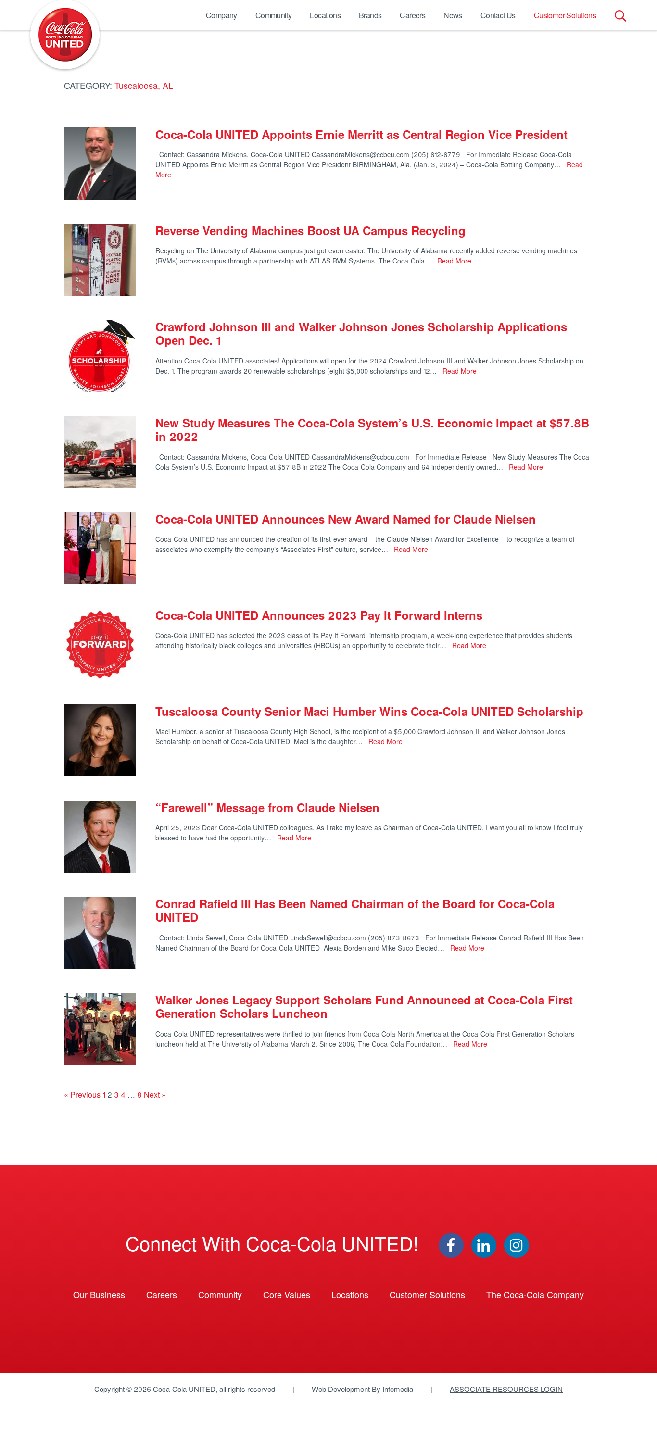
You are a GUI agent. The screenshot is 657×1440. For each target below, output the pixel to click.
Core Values (286, 1294)
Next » (155, 1094)
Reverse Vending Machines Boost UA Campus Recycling (310, 230)
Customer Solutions (565, 15)
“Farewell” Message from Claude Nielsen (267, 807)
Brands (370, 15)
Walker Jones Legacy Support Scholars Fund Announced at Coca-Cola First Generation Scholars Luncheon (364, 1006)
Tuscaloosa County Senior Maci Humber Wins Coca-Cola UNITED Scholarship (369, 711)
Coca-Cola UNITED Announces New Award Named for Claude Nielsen (345, 519)
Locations (325, 15)
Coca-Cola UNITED (65, 34)
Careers (412, 15)
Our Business (99, 1294)
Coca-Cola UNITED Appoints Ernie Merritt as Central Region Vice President (361, 134)
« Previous (82, 1094)
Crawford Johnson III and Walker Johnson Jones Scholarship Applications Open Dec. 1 (361, 333)
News (452, 15)
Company (221, 15)
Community (273, 15)
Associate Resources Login (506, 1389)
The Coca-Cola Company (535, 1294)
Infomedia (397, 1389)
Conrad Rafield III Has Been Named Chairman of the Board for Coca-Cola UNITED (355, 910)
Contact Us (498, 15)
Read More (453, 260)
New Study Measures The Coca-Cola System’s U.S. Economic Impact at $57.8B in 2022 (372, 429)
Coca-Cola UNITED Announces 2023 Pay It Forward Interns (318, 615)
